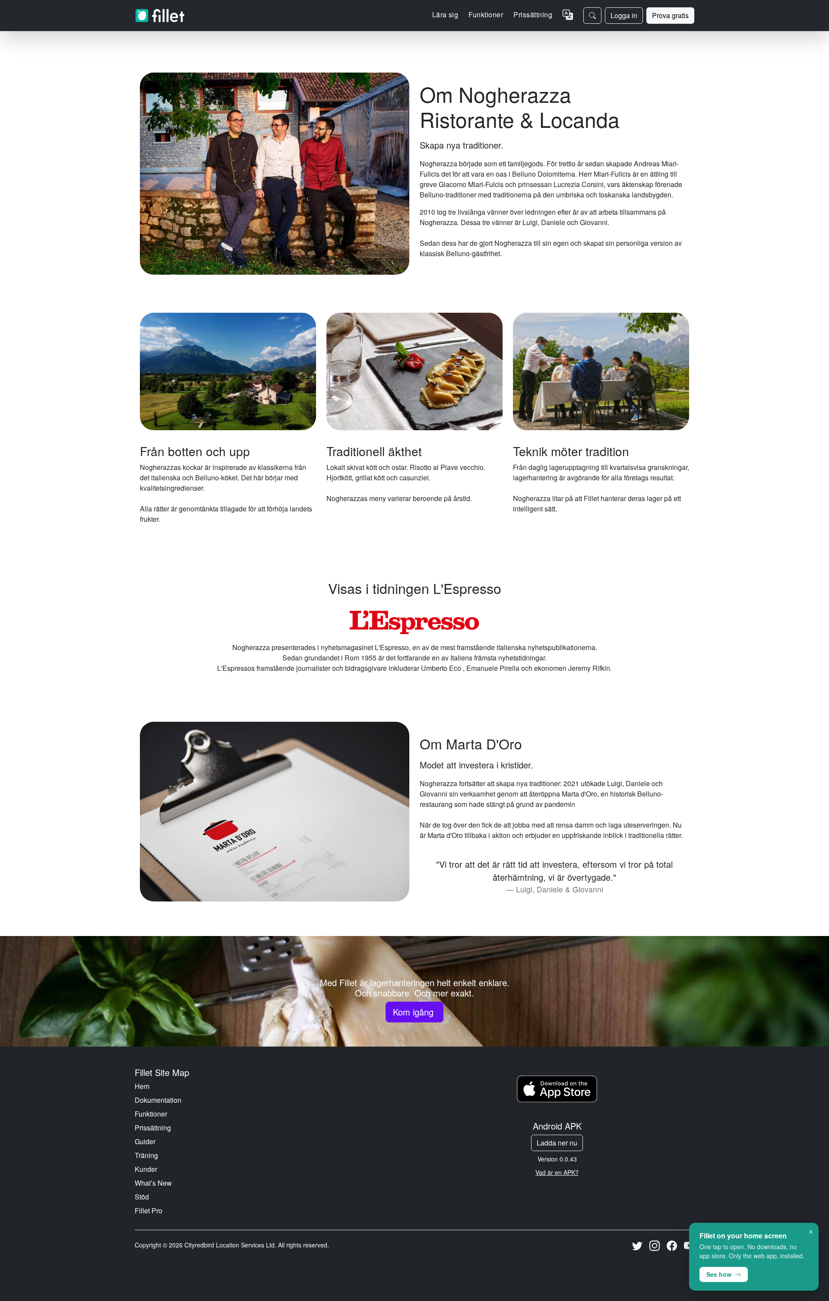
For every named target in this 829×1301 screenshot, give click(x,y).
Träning (146, 1155)
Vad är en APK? (557, 1172)
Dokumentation (158, 1100)
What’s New (153, 1183)
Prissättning (532, 14)
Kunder (146, 1169)
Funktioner (151, 1114)
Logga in (624, 15)
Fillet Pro (148, 1210)
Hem (142, 1086)
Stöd (142, 1197)
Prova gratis (670, 15)
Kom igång (414, 1012)
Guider (145, 1141)
